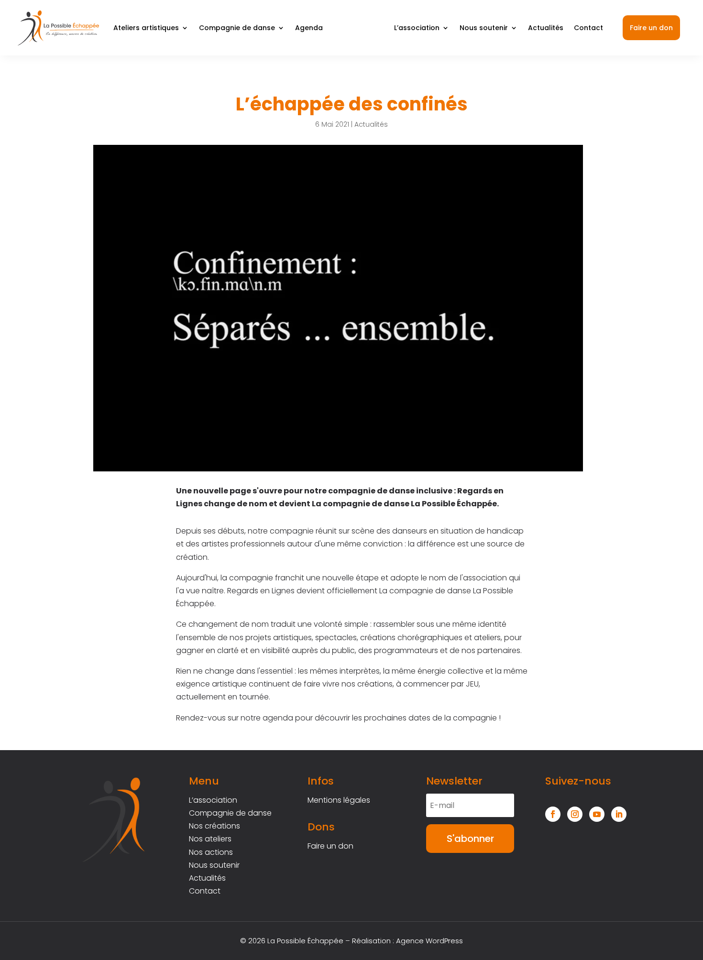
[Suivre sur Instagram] (574, 814)
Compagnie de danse (237, 28)
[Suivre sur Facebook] (552, 814)
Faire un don (651, 28)
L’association (416, 28)
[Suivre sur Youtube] (596, 814)
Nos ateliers (210, 838)
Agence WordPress (429, 941)
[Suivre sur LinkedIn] (618, 814)
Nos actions (211, 852)
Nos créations (214, 825)
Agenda (309, 28)
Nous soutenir (484, 28)
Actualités (545, 28)
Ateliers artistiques (146, 28)
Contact (588, 28)
